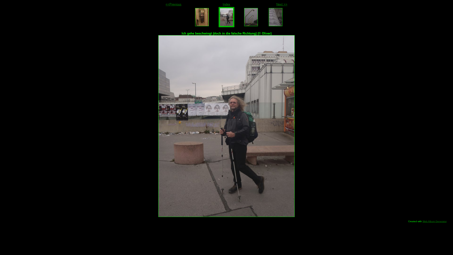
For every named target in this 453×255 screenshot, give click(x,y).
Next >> (281, 4)
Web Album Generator (435, 221)
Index (226, 4)
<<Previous (173, 4)
